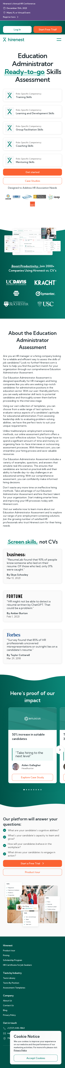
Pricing (6, 955)
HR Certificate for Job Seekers (17, 965)
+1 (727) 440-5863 (16, 1028)
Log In (17, 29)
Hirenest (8, 945)
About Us (7, 1000)
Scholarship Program (12, 960)
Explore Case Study (32, 777)
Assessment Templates (14, 987)
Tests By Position (11, 983)
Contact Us (8, 1005)
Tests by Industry (12, 973)
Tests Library (9, 978)
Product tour (32, 872)
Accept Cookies (35, 1058)
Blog (5, 1010)
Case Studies (32, 180)
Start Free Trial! (48, 29)
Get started (32, 172)
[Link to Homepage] (13, 39)
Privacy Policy (9, 1015)
